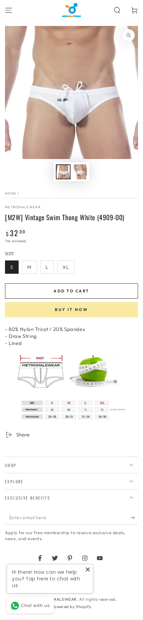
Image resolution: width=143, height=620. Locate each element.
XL (66, 267)
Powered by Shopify (71, 606)
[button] (117, 10)
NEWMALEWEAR (60, 599)
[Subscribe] (134, 518)
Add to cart (71, 290)
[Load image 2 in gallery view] (79, 171)
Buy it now (71, 309)
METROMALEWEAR (23, 207)
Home (10, 193)
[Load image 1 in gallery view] (63, 171)
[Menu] (8, 10)
